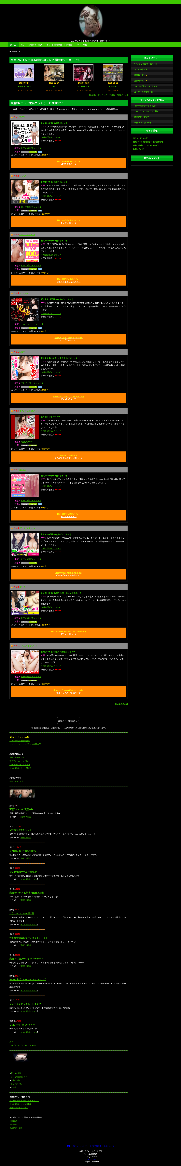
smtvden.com (90, 1159)
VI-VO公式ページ (68, 163)
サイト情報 (82, 45)
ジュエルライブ (27, 234)
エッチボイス (16, 1084)
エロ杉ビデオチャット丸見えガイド (24, 1101)
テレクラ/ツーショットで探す (146, 111)
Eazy (22, 352)
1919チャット (83, 86)
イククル (113, 86)
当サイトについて (140, 138)
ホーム (13, 45)
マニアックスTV (29, 645)
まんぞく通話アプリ (29, 411)
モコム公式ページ (68, 515)
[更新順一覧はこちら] (118, 95)
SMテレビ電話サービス (31, 45)
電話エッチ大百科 (16, 757)
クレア (22, 176)
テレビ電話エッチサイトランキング (27, 979)
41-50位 (33, 1045)
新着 (21, 781)
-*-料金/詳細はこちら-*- (51, 137)
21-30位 (19, 1045)
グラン (22, 587)
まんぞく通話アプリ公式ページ (68, 456)
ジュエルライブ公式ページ (68, 280)
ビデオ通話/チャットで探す (145, 106)
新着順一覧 (140, 75)
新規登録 (13, 1124)
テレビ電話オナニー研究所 (20, 768)
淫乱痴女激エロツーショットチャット (28, 938)
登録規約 (13, 1121)
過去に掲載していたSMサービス (146, 145)
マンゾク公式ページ (69, 339)
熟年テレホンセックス (18, 761)
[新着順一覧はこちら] (98, 95)
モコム (22, 469)
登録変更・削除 (15, 1128)
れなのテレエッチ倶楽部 (21, 913)
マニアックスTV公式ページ (69, 691)
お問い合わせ (138, 149)
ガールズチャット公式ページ (68, 574)
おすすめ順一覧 (140, 69)
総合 (11, 781)
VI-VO (22, 117)
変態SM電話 (26, 817)
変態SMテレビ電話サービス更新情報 (148, 142)
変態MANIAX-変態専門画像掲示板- (27, 892)
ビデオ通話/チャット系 (31, 148)
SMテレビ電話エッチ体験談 (59, 45)
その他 (13, 1087)
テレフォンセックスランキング (25, 1004)
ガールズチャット (28, 528)
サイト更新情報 (95, 1146)
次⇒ (11, 1042)
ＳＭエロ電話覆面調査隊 (19, 741)
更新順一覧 (141, 81)
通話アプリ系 (27, 442)
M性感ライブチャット (20, 830)
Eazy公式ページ (68, 398)
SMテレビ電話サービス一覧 (145, 64)
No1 (16, 781)
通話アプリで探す (141, 117)
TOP (68, 1146)
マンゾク (23, 293)
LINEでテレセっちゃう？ (19, 765)
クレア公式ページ (68, 221)
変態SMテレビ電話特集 (21, 809)
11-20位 (12, 1045)
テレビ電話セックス (29, 879)
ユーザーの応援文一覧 (143, 92)
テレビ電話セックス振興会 (20, 1104)
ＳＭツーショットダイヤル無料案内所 (25, 744)
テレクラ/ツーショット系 (32, 324)
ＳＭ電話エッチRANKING (22, 851)
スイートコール (24, 86)
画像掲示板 (15, 1080)
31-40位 (26, 1045)
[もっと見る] (121, 703)
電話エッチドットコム (18, 1108)
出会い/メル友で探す (142, 123)
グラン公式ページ (68, 633)
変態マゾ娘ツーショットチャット (26, 958)
